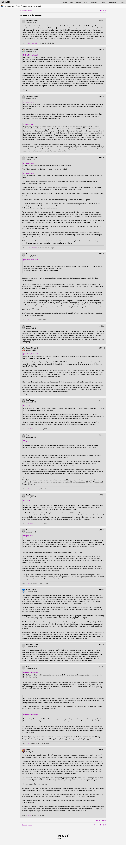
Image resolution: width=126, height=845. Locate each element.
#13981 (101, 326)
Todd (28, 750)
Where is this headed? (34, 6)
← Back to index (26, 10)
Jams (71, 2)
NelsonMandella (32, 20)
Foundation (112, 2)
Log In (123, 2)
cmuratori (27, 102)
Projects (64, 2)
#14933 (101, 750)
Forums (18, 6)
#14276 (101, 645)
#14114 (101, 495)
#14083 (101, 435)
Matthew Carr (31, 590)
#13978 (101, 157)
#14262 (101, 590)
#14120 (101, 530)
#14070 (101, 400)
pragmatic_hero (32, 157)
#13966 (101, 49)
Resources (93, 2)
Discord (78, 2)
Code (24, 6)
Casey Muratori (32, 49)
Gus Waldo (30, 400)
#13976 (101, 96)
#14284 (101, 667)
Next (104, 10)
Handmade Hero (9, 6)
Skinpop (26, 441)
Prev (95, 10)
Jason (28, 326)
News (85, 2)
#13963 (101, 20)
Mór (27, 254)
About (103, 2)
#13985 (101, 348)
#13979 (101, 254)
